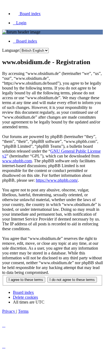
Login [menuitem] (21, 22)
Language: (11, 50)
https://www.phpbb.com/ (57, 180)
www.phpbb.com (17, 161)
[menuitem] (27, 13)
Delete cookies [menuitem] (25, 297)
